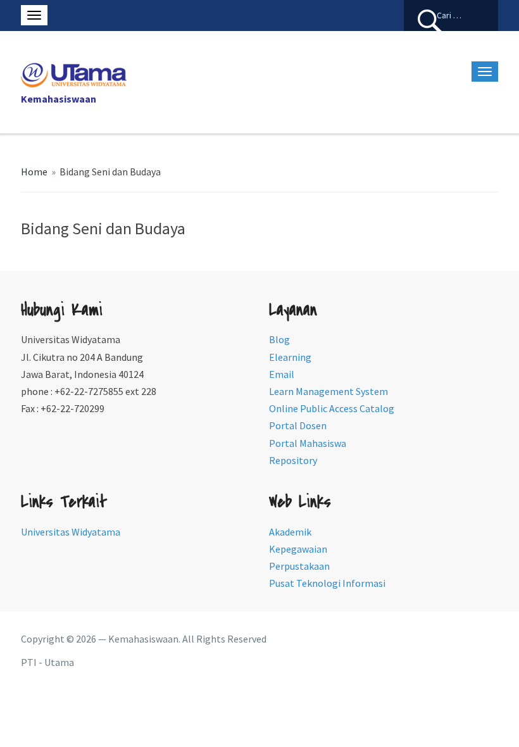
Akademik (290, 531)
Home (34, 171)
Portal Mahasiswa (307, 443)
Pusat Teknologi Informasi (327, 583)
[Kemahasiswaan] (74, 73)
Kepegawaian (298, 549)
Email (281, 374)
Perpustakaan (299, 566)
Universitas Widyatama (70, 531)
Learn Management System (328, 391)
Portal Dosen (298, 425)
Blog (279, 339)
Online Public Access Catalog (331, 408)
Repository (293, 460)
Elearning (290, 357)
